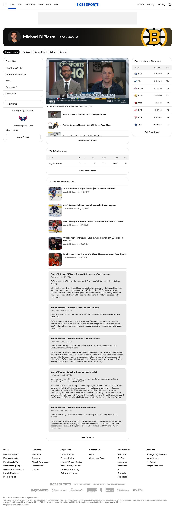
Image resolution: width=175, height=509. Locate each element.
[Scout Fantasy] (123, 490)
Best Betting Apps (12, 465)
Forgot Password (154, 465)
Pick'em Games (10, 454)
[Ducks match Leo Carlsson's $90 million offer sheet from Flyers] (55, 259)
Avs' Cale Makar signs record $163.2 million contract (89, 188)
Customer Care (96, 458)
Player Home (11, 52)
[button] (5, 4)
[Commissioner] (94, 489)
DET (140, 110)
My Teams (151, 462)
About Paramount (40, 462)
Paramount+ (38, 465)
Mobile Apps (9, 476)
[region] (87, 81)
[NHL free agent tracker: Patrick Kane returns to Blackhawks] (55, 226)
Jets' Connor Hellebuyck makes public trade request (89, 205)
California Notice (69, 473)
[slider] (87, 96)
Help (91, 454)
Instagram (123, 462)
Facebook (122, 465)
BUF (140, 74)
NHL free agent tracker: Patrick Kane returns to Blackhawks (93, 221)
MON (140, 88)
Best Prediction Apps (13, 469)
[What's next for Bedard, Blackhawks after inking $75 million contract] (55, 243)
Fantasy (26, 52)
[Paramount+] (77, 489)
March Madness (11, 473)
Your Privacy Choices (71, 465)
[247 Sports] (39, 489)
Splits (52, 52)
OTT (140, 103)
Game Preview (23, 137)
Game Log (40, 52)
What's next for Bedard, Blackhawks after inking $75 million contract (93, 239)
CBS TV (36, 469)
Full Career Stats (87, 170)
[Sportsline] (59, 489)
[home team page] (23, 118)
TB (139, 81)
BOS (140, 95)
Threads (122, 473)
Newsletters (152, 458)
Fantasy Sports (10, 458)
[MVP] (110, 489)
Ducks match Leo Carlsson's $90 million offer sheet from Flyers (94, 254)
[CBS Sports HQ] (82, 484)
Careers (36, 458)
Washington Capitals (24, 126)
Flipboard (122, 476)
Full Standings (152, 132)
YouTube (122, 454)
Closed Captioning (70, 469)
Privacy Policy (67, 458)
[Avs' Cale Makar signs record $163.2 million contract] (55, 194)
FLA (140, 117)
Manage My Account (156, 454)
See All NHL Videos (87, 140)
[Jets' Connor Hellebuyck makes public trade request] (55, 210)
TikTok (121, 458)
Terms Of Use (67, 454)
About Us (36, 454)
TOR (140, 124)
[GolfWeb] (138, 490)
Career (63, 52)
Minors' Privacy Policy (71, 462)
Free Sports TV (10, 462)
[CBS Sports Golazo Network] (109, 484)
